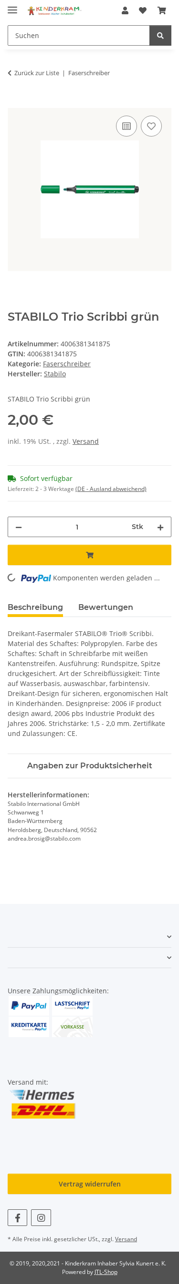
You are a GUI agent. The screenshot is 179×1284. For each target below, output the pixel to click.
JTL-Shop (106, 1272)
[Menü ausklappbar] (12, 6)
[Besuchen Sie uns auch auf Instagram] (41, 1217)
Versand (86, 441)
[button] (125, 10)
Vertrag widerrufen (90, 1183)
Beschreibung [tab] (35, 607)
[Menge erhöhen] (160, 527)
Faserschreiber (67, 363)
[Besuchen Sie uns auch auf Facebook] (17, 1217)
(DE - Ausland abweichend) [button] (111, 489)
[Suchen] (160, 35)
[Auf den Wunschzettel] (151, 126)
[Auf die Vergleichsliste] (126, 126)
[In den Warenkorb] (15, 103)
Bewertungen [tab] (105, 607)
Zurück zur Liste (36, 73)
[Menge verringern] (18, 527)
